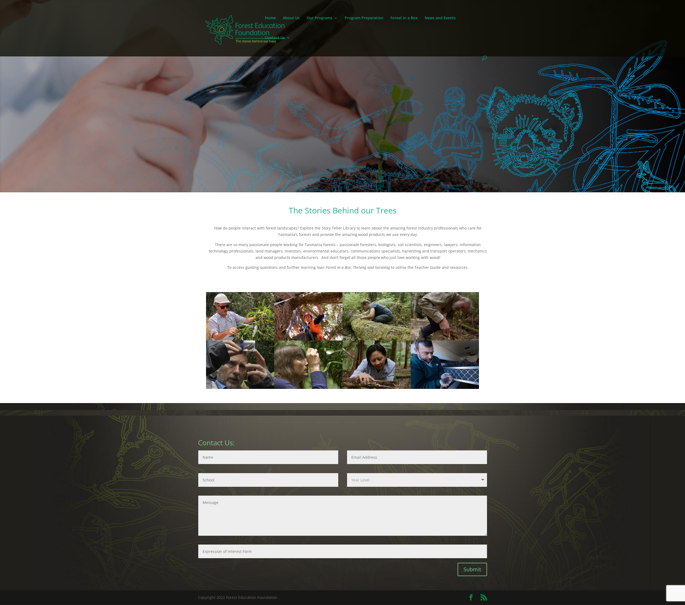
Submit (472, 569)
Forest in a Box (404, 18)
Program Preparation (364, 18)
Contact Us (275, 38)
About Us (291, 18)
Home (270, 18)
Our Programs (319, 18)
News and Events (440, 18)
